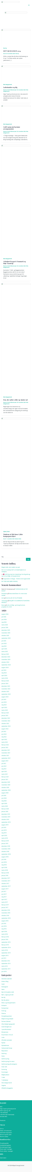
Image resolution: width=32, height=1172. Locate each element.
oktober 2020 (5, 787)
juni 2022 (4, 734)
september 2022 (6, 726)
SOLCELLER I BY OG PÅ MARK (14, 598)
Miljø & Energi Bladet (7, 1019)
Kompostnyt (4, 1008)
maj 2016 (3, 929)
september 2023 (6, 694)
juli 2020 (3, 795)
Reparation (4, 1051)
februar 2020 (5, 809)
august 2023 (4, 697)
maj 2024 (3, 673)
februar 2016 (5, 937)
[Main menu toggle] (29, 5)
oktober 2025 (5, 635)
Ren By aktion (5, 1000)
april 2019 (4, 835)
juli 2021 (3, 763)
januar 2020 (4, 811)
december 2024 (5, 657)
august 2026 (4, 614)
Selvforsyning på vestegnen (9, 1064)
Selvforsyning (5, 1059)
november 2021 (5, 753)
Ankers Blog (4, 981)
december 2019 (5, 814)
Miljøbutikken (5, 1075)
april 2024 (4, 675)
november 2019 (5, 817)
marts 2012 (4, 966)
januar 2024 (4, 683)
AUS (2, 598)
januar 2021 (4, 779)
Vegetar (3, 1085)
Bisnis (3, 605)
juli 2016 (3, 923)
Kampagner (4, 987)
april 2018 (4, 867)
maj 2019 (3, 833)
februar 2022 (5, 745)
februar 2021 (5, 777)
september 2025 (6, 638)
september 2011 (6, 969)
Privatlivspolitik (4, 1143)
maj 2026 (3, 622)
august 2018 (4, 857)
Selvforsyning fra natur (8, 1061)
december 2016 (5, 910)
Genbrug (3, 1053)
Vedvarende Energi (6, 1048)
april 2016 (4, 931)
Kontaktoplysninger (5, 1147)
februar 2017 (5, 905)
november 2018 (5, 849)
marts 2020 (4, 806)
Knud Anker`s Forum (7, 1035)
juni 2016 (4, 926)
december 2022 (5, 718)
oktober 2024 (5, 662)
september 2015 (6, 942)
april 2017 (4, 899)
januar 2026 (4, 627)
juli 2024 (3, 670)
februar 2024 (5, 681)
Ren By (5, 48)
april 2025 (4, 649)
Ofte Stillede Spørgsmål (8, 1024)
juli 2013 (3, 958)
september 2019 (6, 822)
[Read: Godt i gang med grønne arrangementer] (16, 113)
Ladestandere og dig (10, 87)
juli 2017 (3, 891)
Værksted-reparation (6, 1132)
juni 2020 (4, 798)
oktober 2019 (5, 819)
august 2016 (4, 921)
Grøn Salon (3, 1158)
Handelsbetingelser (5, 1145)
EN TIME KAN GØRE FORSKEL (9, 581)
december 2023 (5, 686)
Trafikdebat (4, 1080)
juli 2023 (3, 699)
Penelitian (4, 593)
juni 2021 (4, 766)
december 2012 (5, 961)
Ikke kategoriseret (7, 84)
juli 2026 (3, 617)
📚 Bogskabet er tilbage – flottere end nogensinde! (15, 579)
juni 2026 (4, 619)
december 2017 (5, 878)
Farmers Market (5, 1021)
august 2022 (4, 729)
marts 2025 (4, 651)
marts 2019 (4, 838)
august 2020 (4, 793)
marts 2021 (4, 774)
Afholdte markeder (6, 1040)
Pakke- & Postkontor (6, 1130)
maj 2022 (3, 737)
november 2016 (5, 913)
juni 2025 (4, 643)
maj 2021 (3, 769)
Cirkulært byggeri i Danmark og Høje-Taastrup (14, 262)
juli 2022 (3, 731)
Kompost (4, 1005)
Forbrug (3, 1011)
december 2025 (5, 630)
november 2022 (5, 721)
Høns (2, 989)
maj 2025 (3, 646)
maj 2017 (3, 897)
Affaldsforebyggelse (7, 1088)
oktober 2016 (5, 915)
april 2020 (4, 803)
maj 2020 (3, 801)
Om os (2, 1128)
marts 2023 (4, 710)
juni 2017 (4, 894)
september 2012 (6, 963)
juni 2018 (4, 862)
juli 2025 (3, 641)
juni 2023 (4, 702)
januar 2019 (4, 843)
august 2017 (4, 889)
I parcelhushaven (6, 1029)
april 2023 (4, 707)
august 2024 (4, 667)
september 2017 (6, 886)
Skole (8, 531)
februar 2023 (5, 713)
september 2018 (6, 854)
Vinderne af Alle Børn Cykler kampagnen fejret (13, 535)
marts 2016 (4, 934)
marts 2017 (4, 902)
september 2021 (6, 758)
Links (2, 1037)
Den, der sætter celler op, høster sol (15, 400)
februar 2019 (5, 841)
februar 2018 (5, 873)
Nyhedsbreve (5, 1045)
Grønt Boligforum (6, 1027)
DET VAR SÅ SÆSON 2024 (12, 51)
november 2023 (5, 689)
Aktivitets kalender (6, 979)
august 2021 (4, 761)
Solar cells (4, 1067)
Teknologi (4, 600)
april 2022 (4, 739)
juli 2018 (3, 859)
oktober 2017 (5, 883)
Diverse (3, 1013)
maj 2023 (3, 705)
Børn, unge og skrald (7, 995)
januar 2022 (4, 747)
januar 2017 (4, 907)
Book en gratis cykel (5, 1134)
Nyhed (4, 531)
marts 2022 (4, 742)
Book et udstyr (4, 1136)
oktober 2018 (5, 851)
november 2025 (5, 633)
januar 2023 (4, 715)
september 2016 (6, 918)
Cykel (2, 984)
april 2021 (4, 771)
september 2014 (6, 947)
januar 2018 (4, 875)
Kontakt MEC (3, 1116)
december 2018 (5, 846)
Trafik (3, 1077)
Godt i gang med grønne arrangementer (11, 128)
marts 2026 (4, 625)
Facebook (2, 1120)
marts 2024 (4, 678)
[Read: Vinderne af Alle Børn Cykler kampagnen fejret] (16, 473)
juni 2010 (4, 971)
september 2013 (6, 953)
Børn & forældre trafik (7, 992)
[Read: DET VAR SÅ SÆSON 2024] (16, 37)
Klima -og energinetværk (8, 1003)
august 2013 (4, 955)
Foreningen (4, 1072)
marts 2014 (4, 950)
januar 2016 (4, 939)
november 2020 (5, 785)
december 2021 (5, 750)
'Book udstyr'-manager (6, 1151)
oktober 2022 (5, 723)
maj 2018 (3, 865)
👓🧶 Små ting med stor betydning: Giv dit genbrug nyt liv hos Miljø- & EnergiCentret (15, 575)
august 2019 (4, 825)
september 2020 (6, 790)
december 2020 (5, 782)
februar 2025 (5, 654)
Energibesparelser (6, 1016)
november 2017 (5, 881)
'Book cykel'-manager (6, 1149)
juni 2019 (4, 830)
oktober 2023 (5, 691)
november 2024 (5, 659)
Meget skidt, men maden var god (10, 567)
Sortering (4, 1069)
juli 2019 (3, 827)
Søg (2, 556)
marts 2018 (4, 870)
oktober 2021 (5, 755)
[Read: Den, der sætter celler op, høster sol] (16, 338)
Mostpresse (4, 1032)
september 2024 (6, 665)
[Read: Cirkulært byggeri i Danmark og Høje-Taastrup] (16, 200)
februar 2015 (5, 945)
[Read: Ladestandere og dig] (16, 73)
